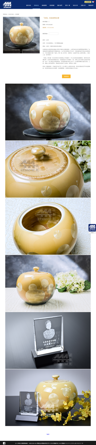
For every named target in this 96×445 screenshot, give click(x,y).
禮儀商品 (5, 14)
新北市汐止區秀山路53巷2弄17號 (74, 443)
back (48, 434)
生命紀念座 (11, 14)
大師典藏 (17, 14)
